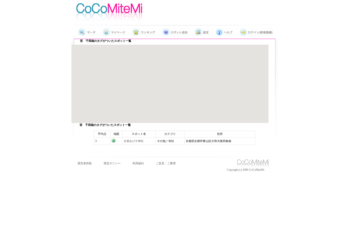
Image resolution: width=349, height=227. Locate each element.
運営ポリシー (112, 163)
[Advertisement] (216, 8)
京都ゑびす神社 (134, 141)
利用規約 (138, 163)
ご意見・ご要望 (166, 163)
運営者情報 (84, 163)
